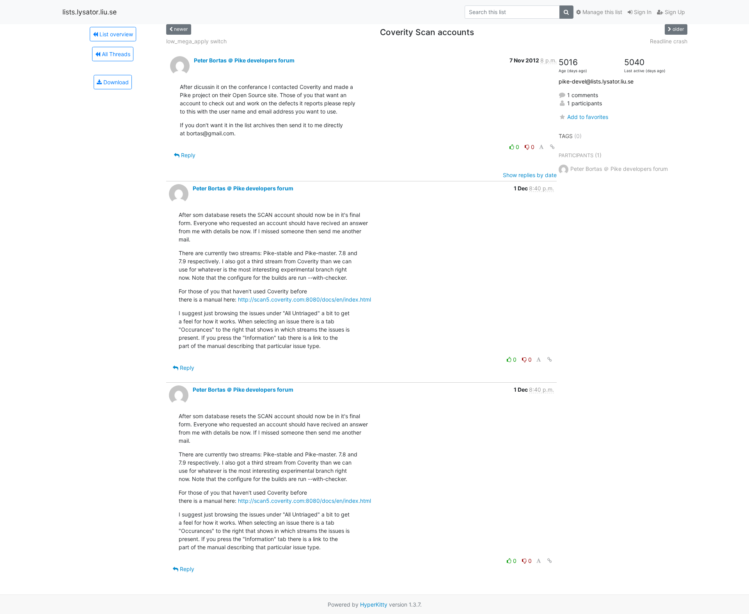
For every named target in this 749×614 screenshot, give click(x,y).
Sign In (641, 12)
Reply (187, 155)
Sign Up (674, 12)
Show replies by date (530, 175)
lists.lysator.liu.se (89, 12)
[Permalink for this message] (552, 147)
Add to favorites (587, 117)
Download (115, 82)
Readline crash (668, 41)
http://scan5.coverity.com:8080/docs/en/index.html (304, 299)
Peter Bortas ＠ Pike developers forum (244, 60)
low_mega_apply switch (196, 41)
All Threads (115, 54)
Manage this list (601, 12)
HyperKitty (373, 604)
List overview (115, 34)
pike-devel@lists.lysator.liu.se (596, 81)
